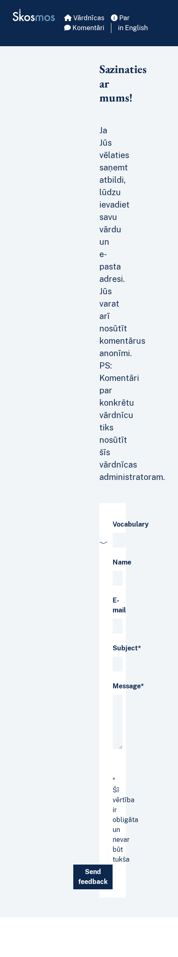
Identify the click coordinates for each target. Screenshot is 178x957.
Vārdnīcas (88, 18)
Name (122, 562)
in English (133, 28)
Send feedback (93, 877)
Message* (128, 686)
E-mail (119, 605)
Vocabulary (131, 524)
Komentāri (87, 28)
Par (124, 18)
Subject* (127, 648)
